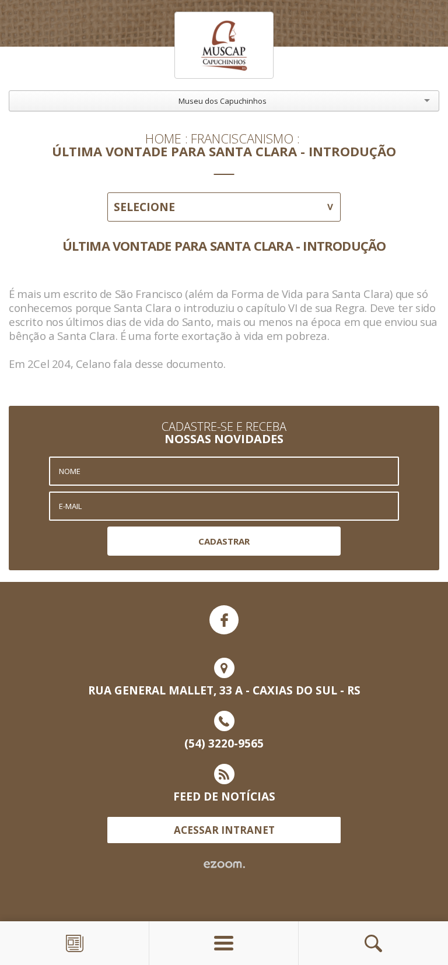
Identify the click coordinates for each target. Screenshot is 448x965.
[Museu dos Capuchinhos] (224, 45)
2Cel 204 (49, 363)
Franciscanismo (242, 138)
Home (163, 138)
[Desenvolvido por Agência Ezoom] (224, 865)
